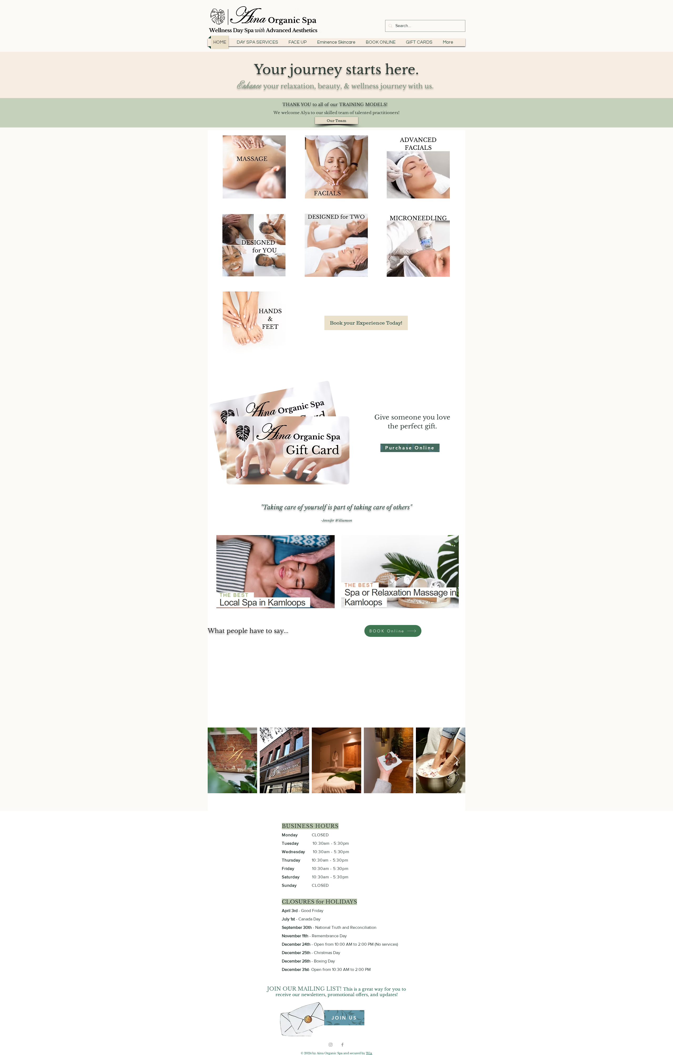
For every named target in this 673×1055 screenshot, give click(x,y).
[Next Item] (456, 760)
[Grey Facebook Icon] (342, 1044)
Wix (369, 1053)
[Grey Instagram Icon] (330, 1044)
